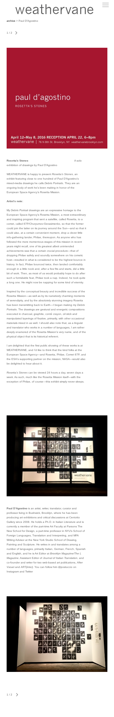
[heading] (57, 9)
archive (11, 20)
